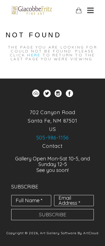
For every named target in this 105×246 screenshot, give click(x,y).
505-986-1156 (52, 137)
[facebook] (69, 93)
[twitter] (47, 93)
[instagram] (58, 93)
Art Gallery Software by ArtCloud (69, 233)
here (34, 55)
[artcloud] (35, 93)
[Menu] (90, 10)
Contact (52, 146)
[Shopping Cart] (78, 10)
